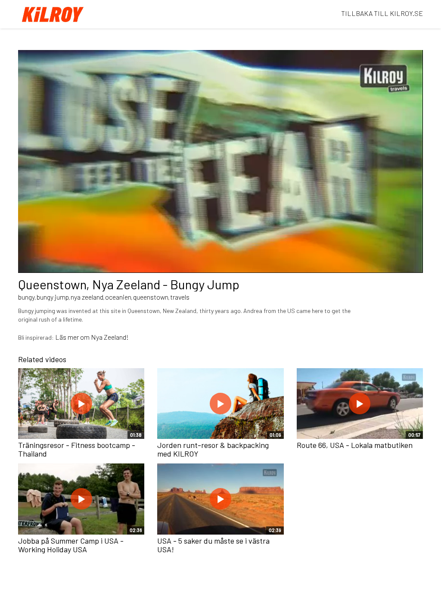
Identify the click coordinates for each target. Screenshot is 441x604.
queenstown (150, 297)
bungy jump (53, 297)
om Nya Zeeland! (104, 337)
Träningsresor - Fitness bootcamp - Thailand (76, 449)
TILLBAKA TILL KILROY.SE (382, 13)
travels (179, 297)
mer (73, 337)
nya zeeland (87, 297)
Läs (61, 337)
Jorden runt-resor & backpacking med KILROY (213, 449)
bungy (26, 297)
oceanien (118, 297)
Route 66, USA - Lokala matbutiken (355, 445)
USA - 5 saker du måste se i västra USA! (213, 545)
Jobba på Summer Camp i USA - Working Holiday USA (71, 545)
